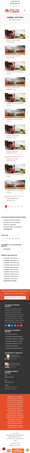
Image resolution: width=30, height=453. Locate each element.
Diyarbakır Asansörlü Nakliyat (11, 222)
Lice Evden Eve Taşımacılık (15, 421)
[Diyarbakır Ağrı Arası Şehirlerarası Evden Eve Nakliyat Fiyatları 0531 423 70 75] (15, 113)
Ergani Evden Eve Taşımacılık (15, 410)
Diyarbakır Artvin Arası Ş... (10, 278)
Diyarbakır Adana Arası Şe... (11, 262)
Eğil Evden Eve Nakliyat (15, 408)
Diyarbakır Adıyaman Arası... (11, 265)
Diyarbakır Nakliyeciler (12, 346)
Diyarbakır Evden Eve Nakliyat (11, 220)
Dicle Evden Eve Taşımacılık (15, 406)
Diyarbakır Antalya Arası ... (11, 276)
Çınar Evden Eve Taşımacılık (15, 402)
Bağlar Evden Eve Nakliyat (15, 397)
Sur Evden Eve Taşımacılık (15, 425)
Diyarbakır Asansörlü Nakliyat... (14, 336)
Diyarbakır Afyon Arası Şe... (11, 267)
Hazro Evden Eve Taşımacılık (15, 414)
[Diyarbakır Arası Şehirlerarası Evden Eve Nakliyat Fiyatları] (15, 34)
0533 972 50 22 (16, 3)
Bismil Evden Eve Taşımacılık (15, 398)
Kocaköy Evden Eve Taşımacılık (15, 418)
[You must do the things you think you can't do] (7, 357)
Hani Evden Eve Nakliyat (15, 412)
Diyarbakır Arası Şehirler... (10, 258)
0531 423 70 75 (16, 1)
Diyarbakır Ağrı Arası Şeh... (10, 269)
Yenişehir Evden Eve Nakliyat (15, 427)
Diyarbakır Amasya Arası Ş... (11, 272)
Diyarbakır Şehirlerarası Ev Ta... (14, 343)
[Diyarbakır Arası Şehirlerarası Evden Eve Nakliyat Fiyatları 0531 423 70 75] (15, 50)
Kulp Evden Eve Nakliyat (15, 419)
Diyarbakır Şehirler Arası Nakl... (14, 341)
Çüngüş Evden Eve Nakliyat (15, 404)
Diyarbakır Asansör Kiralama (14, 348)
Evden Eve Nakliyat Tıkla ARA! (15, 297)
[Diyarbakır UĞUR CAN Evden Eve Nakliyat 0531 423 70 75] (12, 11)
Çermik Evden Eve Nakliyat (15, 400)
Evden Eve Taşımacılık (9, 224)
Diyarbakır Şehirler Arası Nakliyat (12, 227)
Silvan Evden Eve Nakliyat (15, 423)
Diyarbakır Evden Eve (11, 334)
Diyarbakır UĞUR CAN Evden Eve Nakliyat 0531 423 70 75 (15, 436)
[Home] (9, 20)
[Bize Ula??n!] (27, 450)
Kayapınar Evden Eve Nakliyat (15, 416)
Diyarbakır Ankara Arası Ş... (11, 274)
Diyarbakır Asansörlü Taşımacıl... (15, 339)
